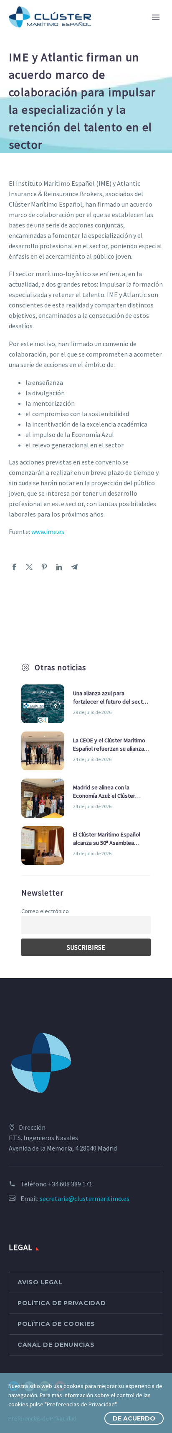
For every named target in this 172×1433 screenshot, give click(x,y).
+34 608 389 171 (70, 1184)
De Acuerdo (134, 1418)
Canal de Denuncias (56, 1344)
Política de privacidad (62, 1303)
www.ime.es (47, 531)
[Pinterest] (44, 567)
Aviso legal (40, 1282)
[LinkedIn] (59, 567)
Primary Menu (155, 17)
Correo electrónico (45, 911)
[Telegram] (74, 567)
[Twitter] (29, 567)
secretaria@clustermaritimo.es (84, 1198)
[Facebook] (14, 567)
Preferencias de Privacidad (42, 1418)
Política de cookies (56, 1324)
